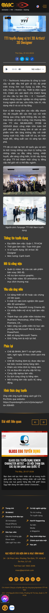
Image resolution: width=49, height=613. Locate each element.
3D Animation (10, 521)
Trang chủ (9, 508)
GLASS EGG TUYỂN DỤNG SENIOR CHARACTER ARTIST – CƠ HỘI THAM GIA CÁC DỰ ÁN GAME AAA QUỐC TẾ (24, 463)
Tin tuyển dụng (36, 515)
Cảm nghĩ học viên (13, 542)
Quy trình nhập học (38, 536)
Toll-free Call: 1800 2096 (24, 566)
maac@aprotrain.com (24, 570)
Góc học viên (10, 532)
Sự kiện (33, 525)
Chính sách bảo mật (38, 540)
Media (32, 528)
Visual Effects (11, 524)
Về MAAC (9, 512)
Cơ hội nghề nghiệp (38, 508)
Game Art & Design (13, 527)
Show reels (10, 539)
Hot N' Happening (37, 521)
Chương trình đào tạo (14, 516)
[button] (35, 422)
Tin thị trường (35, 512)
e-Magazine (35, 531)
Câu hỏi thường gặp (13, 536)
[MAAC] (15, 6)
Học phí (33, 545)
